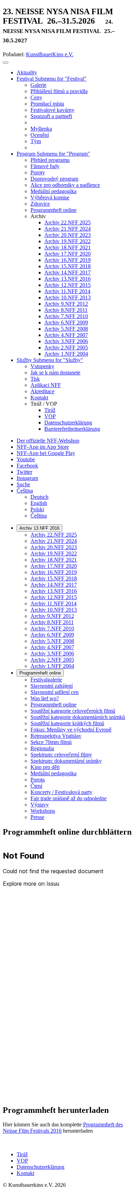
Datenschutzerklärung (40, 1167)
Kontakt (25, 1173)
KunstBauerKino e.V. (49, 54)
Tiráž (22, 1154)
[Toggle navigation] (5, 62)
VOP (22, 1161)
